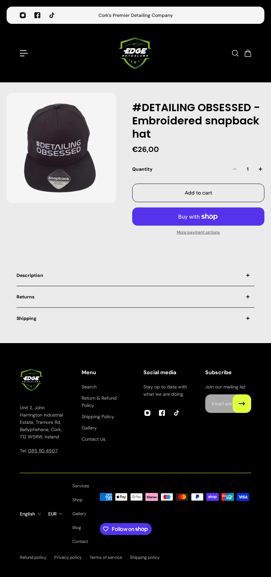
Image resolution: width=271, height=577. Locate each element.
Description (30, 275)
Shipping (26, 318)
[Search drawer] (235, 53)
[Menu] (23, 53)
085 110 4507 (43, 451)
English (27, 514)
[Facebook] (37, 15)
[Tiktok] (52, 15)
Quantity (142, 169)
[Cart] (247, 53)
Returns (25, 297)
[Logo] (135, 53)
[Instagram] (23, 15)
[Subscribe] (242, 403)
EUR (52, 514)
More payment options (198, 232)
